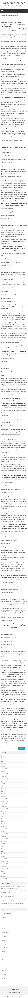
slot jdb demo (22, 732)
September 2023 (4, 838)
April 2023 (3, 851)
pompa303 (4, 940)
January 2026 (4, 768)
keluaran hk (4, 966)
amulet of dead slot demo (19, 708)
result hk (3, 924)
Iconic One (6, 996)
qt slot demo (15, 727)
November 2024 (4, 803)
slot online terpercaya (6, 913)
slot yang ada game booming (14, 738)
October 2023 (4, 836)
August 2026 (3, 756)
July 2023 (3, 843)
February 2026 (4, 766)
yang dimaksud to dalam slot (11, 742)
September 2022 (4, 868)
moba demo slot (19, 723)
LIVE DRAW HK (5, 947)
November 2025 (4, 773)
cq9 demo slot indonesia (11, 714)
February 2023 (4, 856)
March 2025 (3, 793)
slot (2, 955)
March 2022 (3, 876)
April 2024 (3, 821)
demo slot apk (21, 714)
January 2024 (4, 828)
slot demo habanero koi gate (13, 730)
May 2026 (3, 758)
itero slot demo (22, 721)
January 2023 (4, 858)
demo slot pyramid (9, 719)
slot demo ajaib (20, 729)
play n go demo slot (7, 727)
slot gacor (4, 970)
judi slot (3, 951)
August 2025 (3, 781)
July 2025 (3, 783)
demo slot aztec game (6, 716)
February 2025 (4, 796)
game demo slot (14, 721)
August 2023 (3, 841)
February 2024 (4, 826)
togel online (4, 921)
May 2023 (3, 848)
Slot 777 (8, 708)
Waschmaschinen (14, 3)
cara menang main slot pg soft (8, 710)
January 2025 (4, 798)
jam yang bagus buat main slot (8, 723)
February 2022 (4, 878)
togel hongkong (5, 932)
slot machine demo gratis (17, 734)
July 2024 (3, 813)
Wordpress (21, 996)
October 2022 (4, 866)
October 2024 (4, 806)
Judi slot (3, 978)
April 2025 (3, 791)
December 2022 (4, 861)
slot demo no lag (7, 732)
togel (3, 982)
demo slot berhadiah (17, 716)
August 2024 (3, 811)
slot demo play (15, 732)
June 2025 (3, 786)
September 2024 (4, 808)
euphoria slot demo (5, 721)
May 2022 (3, 871)
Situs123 (3, 928)
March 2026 (3, 763)
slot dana (4, 936)
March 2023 (3, 853)
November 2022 (4, 863)
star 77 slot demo (12, 740)
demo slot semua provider (20, 719)
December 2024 (4, 801)
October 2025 (4, 776)
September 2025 (4, 778)
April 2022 (3, 873)
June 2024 (3, 816)
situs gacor (4, 917)
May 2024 (3, 818)
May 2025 (3, 788)
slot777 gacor (5, 944)
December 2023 (4, 831)
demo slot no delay (12, 717)
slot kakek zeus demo (6, 734)
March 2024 (3, 823)
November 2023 (4, 833)
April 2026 (3, 761)
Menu (14, 10)
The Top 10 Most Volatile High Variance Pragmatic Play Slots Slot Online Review (13, 24)
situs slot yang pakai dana (10, 729)
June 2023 (3, 846)
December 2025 (4, 771)
